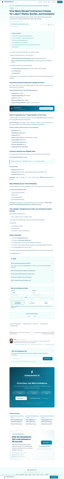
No (35, 316)
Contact (46, 474)
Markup (34, 290)
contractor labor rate (27, 323)
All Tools (40, 2)
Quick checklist (15, 46)
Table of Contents (16, 33)
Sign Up (60, 2)
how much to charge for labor (15, 323)
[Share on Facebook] (51, 25)
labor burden (35, 323)
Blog (49, 2)
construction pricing (43, 323)
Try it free (54, 2)
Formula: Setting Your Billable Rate (19, 40)
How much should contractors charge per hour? (22, 36)
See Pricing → (46, 398)
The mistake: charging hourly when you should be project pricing (26, 44)
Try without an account (34, 398)
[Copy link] (53, 25)
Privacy (42, 474)
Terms (38, 474)
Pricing (33, 474)
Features (45, 2)
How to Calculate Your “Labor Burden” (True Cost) (23, 38)
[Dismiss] (59, 477)
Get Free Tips (47, 358)
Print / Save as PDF (15, 26)
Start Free (20, 398)
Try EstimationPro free (15, 253)
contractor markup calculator (27, 245)
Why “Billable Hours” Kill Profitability (20, 42)
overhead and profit (14, 325)
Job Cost (13, 290)
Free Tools (21, 474)
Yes (30, 316)
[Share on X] (46, 25)
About (29, 474)
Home (11, 5)
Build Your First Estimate (45, 108)
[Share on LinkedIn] (49, 25)
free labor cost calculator (38, 124)
